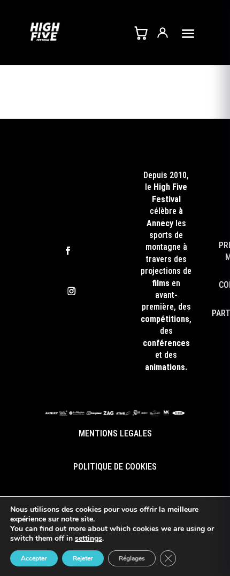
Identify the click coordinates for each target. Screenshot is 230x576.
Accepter (34, 558)
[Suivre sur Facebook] (67, 251)
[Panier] (140, 32)
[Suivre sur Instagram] (71, 291)
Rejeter (83, 558)
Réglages (132, 558)
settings (88, 538)
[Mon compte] (162, 32)
